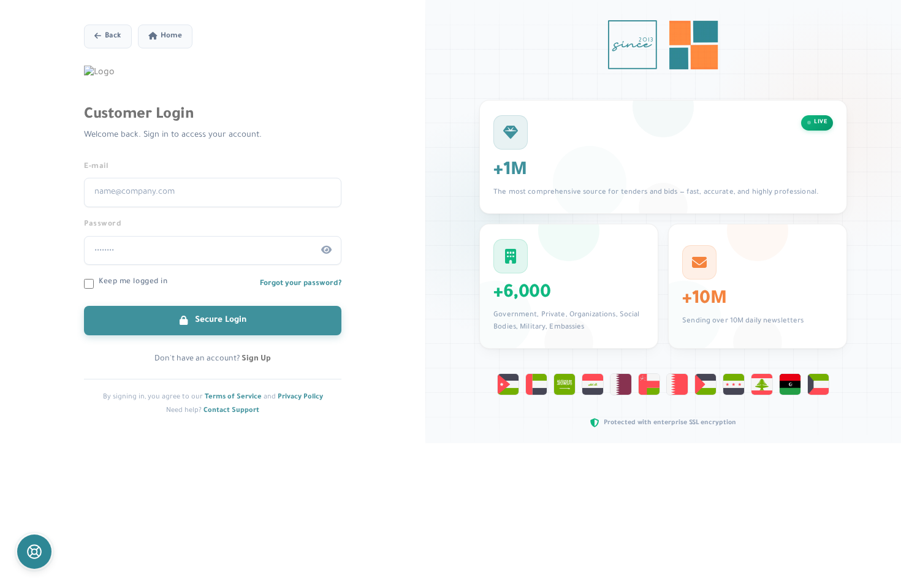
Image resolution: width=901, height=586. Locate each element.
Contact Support (231, 410)
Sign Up (256, 359)
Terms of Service (233, 397)
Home (171, 36)
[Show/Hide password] (326, 250)
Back (113, 36)
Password (102, 224)
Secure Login (219, 320)
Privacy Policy (300, 397)
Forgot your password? (300, 284)
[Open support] (34, 552)
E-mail (96, 166)
